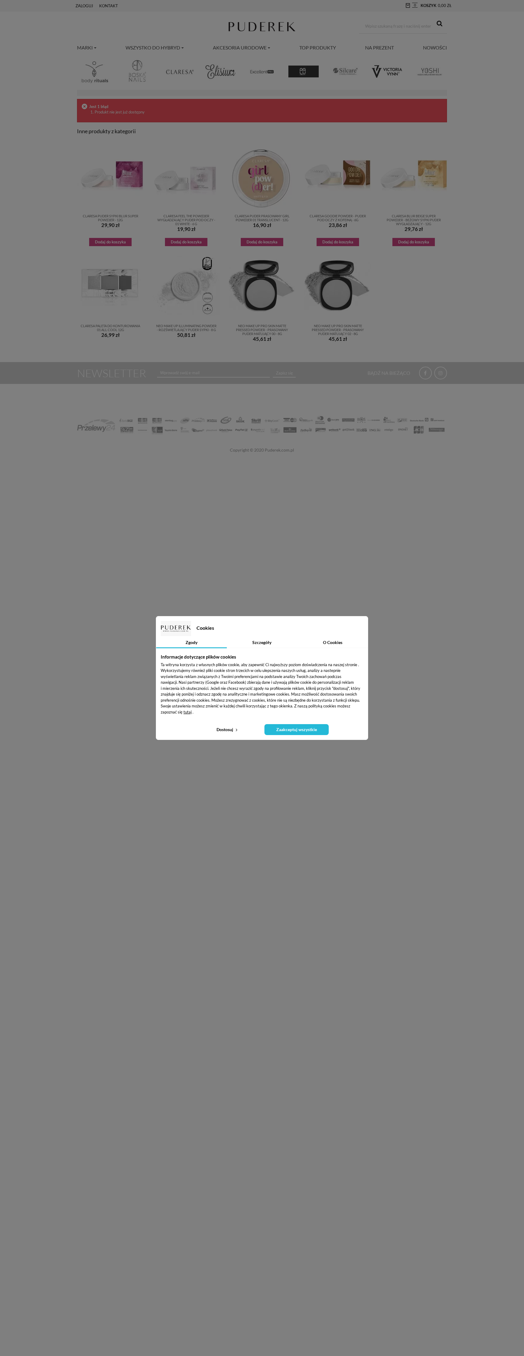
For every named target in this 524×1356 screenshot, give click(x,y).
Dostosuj (225, 729)
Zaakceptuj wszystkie (296, 729)
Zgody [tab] (191, 642)
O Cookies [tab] (332, 642)
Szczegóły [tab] (261, 642)
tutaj (187, 712)
